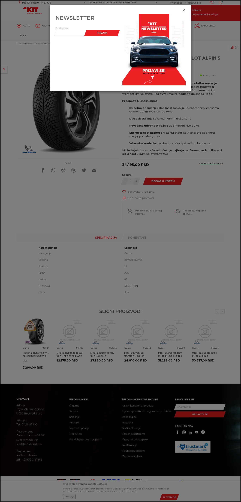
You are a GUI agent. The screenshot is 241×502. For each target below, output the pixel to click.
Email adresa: (62, 28)
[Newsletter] (154, 49)
